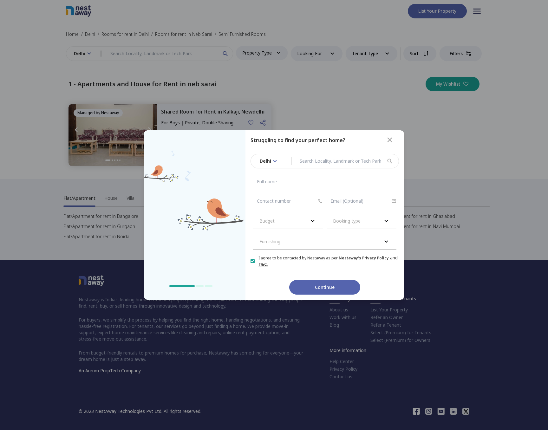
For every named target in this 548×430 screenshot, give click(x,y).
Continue (325, 287)
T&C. (263, 264)
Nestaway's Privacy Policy (364, 258)
